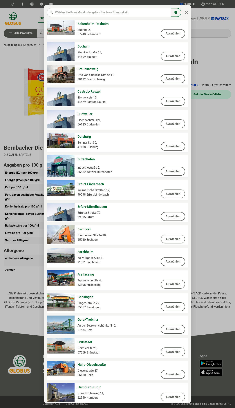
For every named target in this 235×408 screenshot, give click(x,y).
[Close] (186, 12)
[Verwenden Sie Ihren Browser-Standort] (176, 12)
